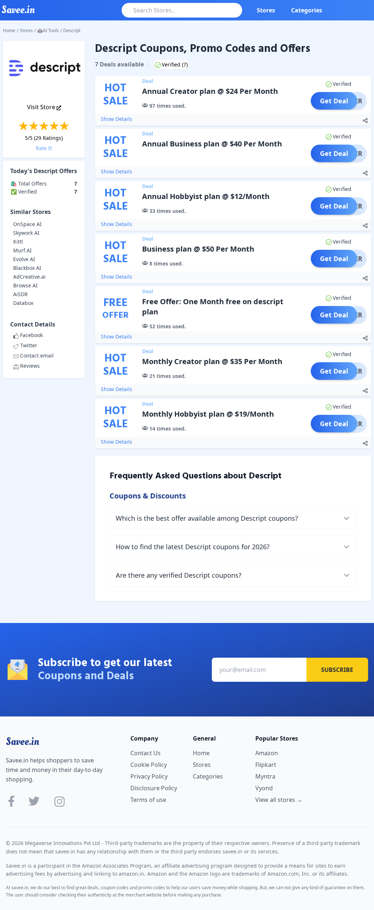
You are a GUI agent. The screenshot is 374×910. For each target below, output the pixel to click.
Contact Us (145, 753)
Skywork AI (26, 232)
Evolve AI (24, 259)
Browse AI (25, 285)
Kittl (18, 241)
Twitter (28, 345)
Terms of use (148, 800)
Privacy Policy (149, 776)
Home (9, 30)
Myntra (265, 776)
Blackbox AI (27, 267)
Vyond (264, 788)
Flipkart (265, 765)
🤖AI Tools (48, 30)
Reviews (30, 365)
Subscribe (337, 670)
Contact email (37, 355)
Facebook (31, 335)
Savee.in (22, 741)
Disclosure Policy (153, 788)
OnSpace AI (27, 224)
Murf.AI (22, 250)
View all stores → (278, 800)
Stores (266, 10)
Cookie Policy (148, 765)
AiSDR (20, 294)
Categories (306, 10)
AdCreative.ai (29, 276)
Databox (23, 302)
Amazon (266, 753)
